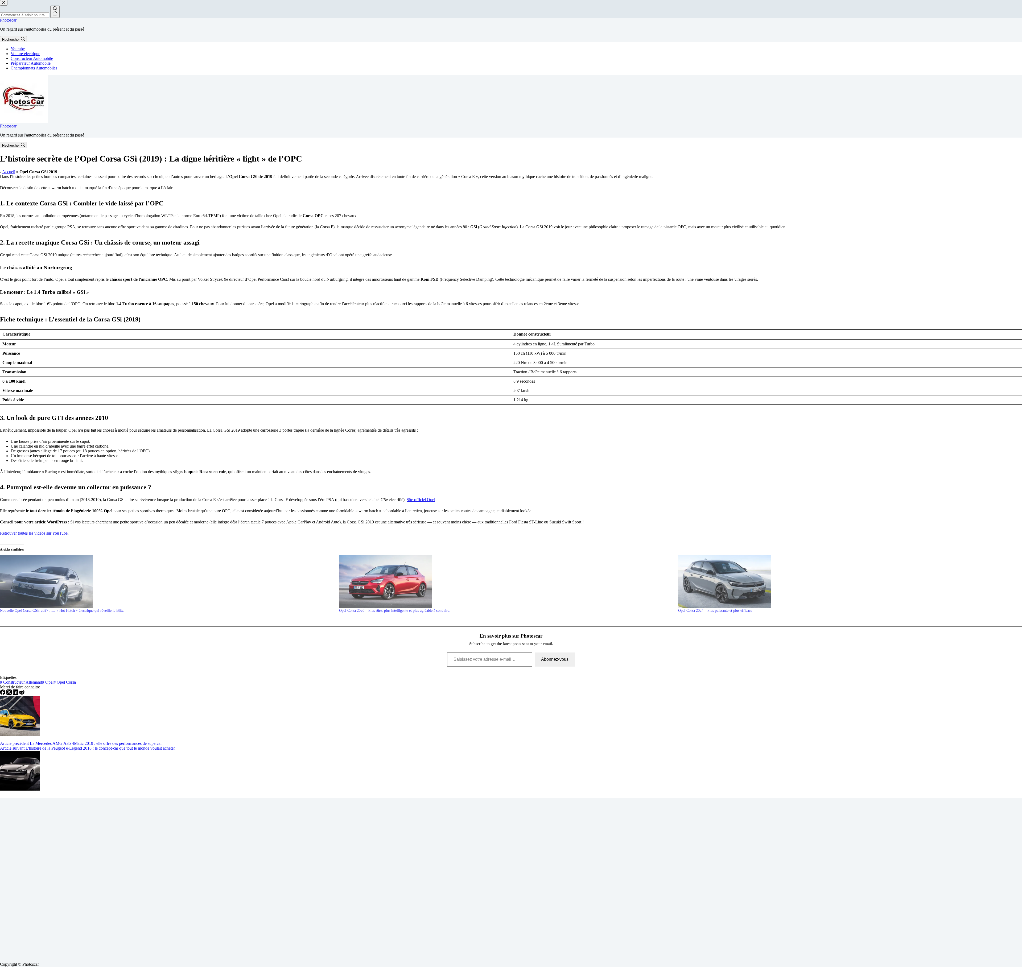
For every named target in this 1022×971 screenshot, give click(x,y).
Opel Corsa (64, 682)
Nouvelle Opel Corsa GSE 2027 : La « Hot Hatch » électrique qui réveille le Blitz (61, 611)
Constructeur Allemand (21, 682)
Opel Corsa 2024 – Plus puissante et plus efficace (715, 611)
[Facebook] (3, 693)
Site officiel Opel (421, 499)
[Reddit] (21, 693)
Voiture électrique (25, 53)
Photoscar (8, 20)
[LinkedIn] (16, 693)
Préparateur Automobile (31, 63)
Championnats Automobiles (34, 68)
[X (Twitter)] (9, 693)
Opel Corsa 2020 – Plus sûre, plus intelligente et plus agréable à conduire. (394, 611)
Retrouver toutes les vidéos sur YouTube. (34, 533)
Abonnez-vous (554, 659)
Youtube (18, 49)
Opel (47, 682)
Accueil (8, 172)
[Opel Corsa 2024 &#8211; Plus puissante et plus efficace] (845, 581)
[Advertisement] (159, 878)
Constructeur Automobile (32, 58)
